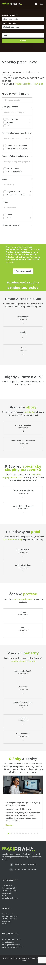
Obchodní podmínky (10, 898)
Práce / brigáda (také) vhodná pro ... (16, 133)
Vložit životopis (7, 913)
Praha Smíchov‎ (19, 119)
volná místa (30, 412)
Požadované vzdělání (10, 225)
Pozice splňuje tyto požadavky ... (15, 156)
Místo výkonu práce (9, 23)
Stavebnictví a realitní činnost (19, 195)
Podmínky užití (37, 958)
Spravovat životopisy (10, 916)
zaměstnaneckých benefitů (23, 661)
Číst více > (10, 825)
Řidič (19, 218)
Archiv (23, 961)
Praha (19, 126)
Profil (4, 895)
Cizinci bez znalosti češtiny (17, 146)
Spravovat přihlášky (9, 890)
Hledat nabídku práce (9, 15)
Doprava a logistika (19, 192)
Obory (4, 31)
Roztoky (19, 122)
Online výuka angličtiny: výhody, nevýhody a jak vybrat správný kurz (23, 804)
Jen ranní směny (13, 169)
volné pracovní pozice (22, 599)
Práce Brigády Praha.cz (29, 83)
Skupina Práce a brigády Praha (25, 869)
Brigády (10, 377)
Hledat (23, 41)
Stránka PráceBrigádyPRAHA (25, 864)
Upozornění (6, 893)
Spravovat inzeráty (9, 888)
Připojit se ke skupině (23, 271)
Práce (10, 299)
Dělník (19, 215)
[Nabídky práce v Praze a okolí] (12, 4)
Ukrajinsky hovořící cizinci (17, 149)
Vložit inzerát (7, 885)
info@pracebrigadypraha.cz (13, 947)
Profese (5, 202)
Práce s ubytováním (14, 172)
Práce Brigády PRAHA (22, 809)
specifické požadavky (12, 539)
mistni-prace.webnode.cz (11, 945)
